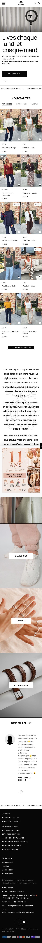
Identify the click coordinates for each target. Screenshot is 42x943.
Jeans (4, 328)
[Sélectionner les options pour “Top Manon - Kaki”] (19, 277)
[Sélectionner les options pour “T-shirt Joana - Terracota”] (19, 184)
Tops (24, 144)
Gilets (25, 237)
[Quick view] (2, 115)
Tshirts (4, 190)
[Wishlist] (2, 111)
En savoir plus (14, 74)
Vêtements (7, 104)
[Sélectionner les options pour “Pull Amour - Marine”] (19, 232)
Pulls (4, 144)
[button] (3, 81)
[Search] (35, 3)
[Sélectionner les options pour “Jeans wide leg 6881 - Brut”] (19, 323)
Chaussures (21, 104)
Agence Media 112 (10, 931)
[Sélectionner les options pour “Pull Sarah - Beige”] (19, 139)
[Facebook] (18, 922)
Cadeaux (34, 104)
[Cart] (39, 3)
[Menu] (4, 3)
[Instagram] (24, 922)
